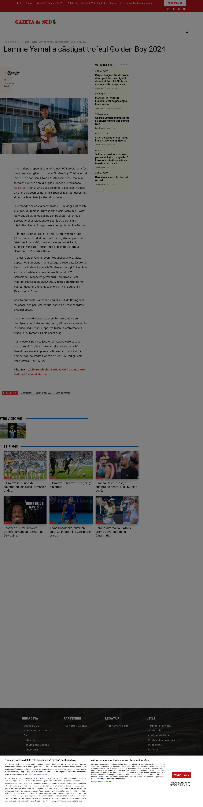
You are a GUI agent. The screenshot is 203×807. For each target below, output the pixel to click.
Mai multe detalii (40, 774)
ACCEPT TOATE (181, 775)
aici (6, 793)
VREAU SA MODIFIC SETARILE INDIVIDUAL (180, 784)
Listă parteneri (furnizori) (101, 782)
